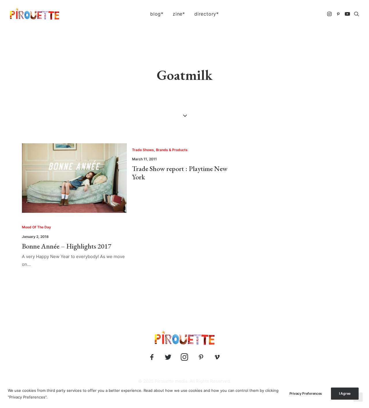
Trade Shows (143, 150)
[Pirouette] (34, 14)
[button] (330, 14)
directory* (206, 14)
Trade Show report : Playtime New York (179, 172)
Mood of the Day (36, 227)
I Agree (345, 393)
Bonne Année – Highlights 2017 (66, 246)
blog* (156, 14)
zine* (179, 14)
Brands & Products (172, 150)
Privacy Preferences (305, 393)
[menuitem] (156, 14)
